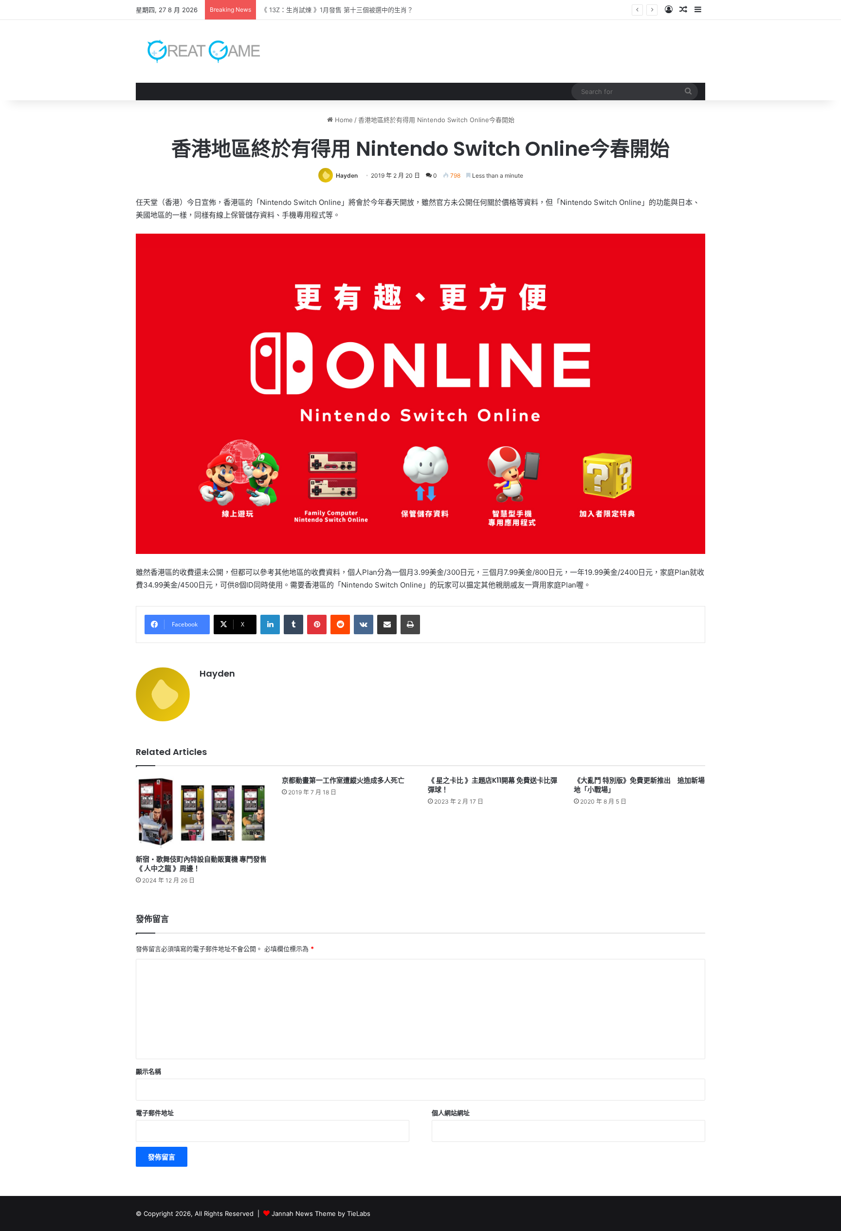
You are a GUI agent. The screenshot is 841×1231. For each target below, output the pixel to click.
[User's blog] (198, 51)
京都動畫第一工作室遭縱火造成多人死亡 (343, 780)
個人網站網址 (451, 1113)
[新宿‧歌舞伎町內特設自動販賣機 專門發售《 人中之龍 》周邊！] (201, 813)
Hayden (347, 175)
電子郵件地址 (155, 1113)
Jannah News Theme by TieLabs (321, 1213)
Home (343, 120)
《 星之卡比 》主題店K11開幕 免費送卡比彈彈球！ (492, 784)
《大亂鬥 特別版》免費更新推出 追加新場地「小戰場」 (639, 784)
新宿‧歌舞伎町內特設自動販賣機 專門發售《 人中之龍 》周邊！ (201, 863)
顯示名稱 (148, 1071)
